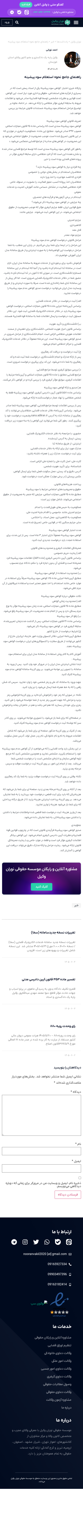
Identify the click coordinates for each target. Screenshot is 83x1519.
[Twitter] (36, 1242)
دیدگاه (76, 1092)
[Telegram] (14, 1242)
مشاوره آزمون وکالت (58, 1400)
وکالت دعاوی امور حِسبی (56, 1369)
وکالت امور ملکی (61, 1361)
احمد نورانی (51, 50)
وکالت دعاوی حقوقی (58, 1392)
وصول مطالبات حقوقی (57, 1384)
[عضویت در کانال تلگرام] (11, 12)
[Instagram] (25, 1242)
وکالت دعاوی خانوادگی (57, 1353)
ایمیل (76, 1161)
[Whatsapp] (47, 1242)
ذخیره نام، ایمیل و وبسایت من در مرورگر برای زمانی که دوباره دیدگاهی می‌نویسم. (43, 1185)
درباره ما (63, 1420)
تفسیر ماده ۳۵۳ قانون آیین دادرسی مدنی (48, 979)
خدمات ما (62, 1327)
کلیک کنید (25, 4)
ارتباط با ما (61, 1232)
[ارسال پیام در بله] (19, 12)
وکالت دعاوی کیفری (59, 1377)
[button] (41, 12)
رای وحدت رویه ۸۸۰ (62, 1026)
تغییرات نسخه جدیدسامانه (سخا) (53, 933)
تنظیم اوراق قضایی (59, 1345)
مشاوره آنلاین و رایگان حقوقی (53, 1338)
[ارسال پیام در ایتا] (27, 12)
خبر (76, 905)
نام (78, 1144)
